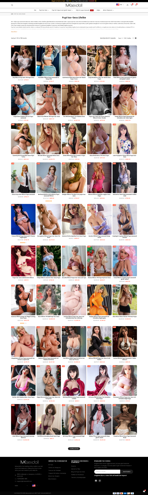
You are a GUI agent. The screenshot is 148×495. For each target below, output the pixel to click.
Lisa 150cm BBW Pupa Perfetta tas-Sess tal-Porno (74, 359)
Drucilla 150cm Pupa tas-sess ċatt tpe (74, 278)
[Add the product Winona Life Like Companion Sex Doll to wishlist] (59, 367)
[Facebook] (96, 480)
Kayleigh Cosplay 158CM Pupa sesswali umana (125, 236)
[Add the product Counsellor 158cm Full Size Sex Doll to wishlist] (59, 48)
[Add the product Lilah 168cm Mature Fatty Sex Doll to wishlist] (34, 406)
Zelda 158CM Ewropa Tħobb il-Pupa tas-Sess (74, 156)
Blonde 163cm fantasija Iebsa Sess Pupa (48, 156)
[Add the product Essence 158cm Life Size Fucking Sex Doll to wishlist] (34, 287)
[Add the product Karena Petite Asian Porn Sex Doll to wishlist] (84, 206)
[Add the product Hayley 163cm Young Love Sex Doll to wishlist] (110, 287)
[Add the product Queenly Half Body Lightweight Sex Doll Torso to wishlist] (34, 126)
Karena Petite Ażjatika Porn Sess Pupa (74, 236)
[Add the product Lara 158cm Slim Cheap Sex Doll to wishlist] (59, 248)
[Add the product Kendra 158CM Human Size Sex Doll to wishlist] (110, 206)
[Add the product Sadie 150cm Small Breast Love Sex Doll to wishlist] (135, 87)
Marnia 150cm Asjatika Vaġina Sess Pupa (99, 195)
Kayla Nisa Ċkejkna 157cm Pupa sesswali (23, 117)
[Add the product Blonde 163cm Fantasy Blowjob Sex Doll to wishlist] (59, 126)
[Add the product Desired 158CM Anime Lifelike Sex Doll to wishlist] (84, 367)
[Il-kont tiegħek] (128, 5)
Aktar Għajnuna (107, 10)
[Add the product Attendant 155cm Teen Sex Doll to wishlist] (34, 248)
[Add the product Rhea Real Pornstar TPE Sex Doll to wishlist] (110, 126)
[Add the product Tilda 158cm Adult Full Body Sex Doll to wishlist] (135, 48)
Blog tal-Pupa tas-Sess (78, 472)
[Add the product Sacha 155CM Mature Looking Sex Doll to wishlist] (135, 328)
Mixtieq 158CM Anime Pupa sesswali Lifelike (74, 397)
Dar (35, 10)
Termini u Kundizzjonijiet (78, 477)
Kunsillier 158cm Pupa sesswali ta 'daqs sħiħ (48, 78)
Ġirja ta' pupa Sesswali (84, 10)
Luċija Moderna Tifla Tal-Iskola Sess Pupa (99, 78)
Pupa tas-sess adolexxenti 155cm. (23, 278)
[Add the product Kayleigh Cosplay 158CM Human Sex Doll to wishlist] (135, 206)
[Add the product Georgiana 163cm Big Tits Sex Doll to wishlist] (59, 206)
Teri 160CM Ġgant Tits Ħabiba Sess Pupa (74, 117)
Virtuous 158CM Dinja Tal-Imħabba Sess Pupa (99, 397)
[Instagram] (99, 480)
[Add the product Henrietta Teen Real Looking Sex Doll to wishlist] (135, 165)
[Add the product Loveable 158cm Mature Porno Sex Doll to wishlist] (110, 87)
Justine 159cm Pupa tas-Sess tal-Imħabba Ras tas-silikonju (74, 317)
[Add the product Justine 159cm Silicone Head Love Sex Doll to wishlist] (84, 287)
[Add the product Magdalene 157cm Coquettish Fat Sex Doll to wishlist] (34, 328)
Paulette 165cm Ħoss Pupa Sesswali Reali (125, 436)
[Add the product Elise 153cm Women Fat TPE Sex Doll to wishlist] (135, 287)
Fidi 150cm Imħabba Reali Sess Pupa (48, 436)
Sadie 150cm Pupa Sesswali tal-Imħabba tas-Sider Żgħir (125, 117)
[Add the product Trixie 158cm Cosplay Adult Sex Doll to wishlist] (135, 248)
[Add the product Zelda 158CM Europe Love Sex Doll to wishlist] (84, 126)
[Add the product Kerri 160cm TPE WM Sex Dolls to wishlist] (59, 287)
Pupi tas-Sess (43, 10)
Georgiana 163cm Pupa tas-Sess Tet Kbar (48, 236)
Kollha (129, 38)
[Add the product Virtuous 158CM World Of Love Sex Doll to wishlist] (110, 367)
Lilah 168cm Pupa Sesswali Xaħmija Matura (23, 436)
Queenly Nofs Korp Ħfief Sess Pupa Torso (23, 156)
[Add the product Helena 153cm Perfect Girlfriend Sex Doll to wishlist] (59, 328)
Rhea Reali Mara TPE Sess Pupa (99, 155)
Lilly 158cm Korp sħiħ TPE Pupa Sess (23, 77)
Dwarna (73, 466)
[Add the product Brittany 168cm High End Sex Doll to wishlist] (84, 406)
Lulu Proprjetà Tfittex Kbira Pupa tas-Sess (125, 156)
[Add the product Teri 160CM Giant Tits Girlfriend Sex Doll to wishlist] (84, 87)
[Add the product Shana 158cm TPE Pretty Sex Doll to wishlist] (110, 248)
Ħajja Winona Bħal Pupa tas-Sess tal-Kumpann (48, 397)
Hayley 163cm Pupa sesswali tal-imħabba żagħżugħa (99, 317)
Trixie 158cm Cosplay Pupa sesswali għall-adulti (125, 278)
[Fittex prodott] (12, 5)
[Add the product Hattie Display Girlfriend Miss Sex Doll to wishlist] (34, 367)
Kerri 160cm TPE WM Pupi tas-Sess (48, 316)
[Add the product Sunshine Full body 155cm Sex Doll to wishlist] (34, 165)
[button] (133, 38)
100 (125, 38)
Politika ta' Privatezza (77, 474)
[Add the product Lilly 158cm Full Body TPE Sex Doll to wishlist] (34, 48)
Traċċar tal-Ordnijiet (54, 470)
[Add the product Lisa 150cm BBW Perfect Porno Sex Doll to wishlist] (84, 328)
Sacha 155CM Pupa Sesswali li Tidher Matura (124, 359)
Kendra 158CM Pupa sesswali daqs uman (99, 236)
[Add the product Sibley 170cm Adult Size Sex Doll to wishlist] (110, 406)
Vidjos (98, 10)
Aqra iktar (13, 31)
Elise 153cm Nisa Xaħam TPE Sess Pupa (125, 316)
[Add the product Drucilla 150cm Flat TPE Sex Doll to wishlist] (84, 248)
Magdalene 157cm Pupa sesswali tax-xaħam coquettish (23, 359)
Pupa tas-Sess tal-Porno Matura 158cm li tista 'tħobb (99, 117)
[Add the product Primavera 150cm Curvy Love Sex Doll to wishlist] (135, 367)
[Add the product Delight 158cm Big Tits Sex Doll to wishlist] (84, 165)
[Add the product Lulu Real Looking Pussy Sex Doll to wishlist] (135, 126)
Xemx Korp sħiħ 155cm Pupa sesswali (23, 194)
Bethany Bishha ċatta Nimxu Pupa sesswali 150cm (48, 195)
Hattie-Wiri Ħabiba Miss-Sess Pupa (23, 397)
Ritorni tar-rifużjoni (53, 476)
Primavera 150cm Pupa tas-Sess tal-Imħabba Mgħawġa (124, 397)
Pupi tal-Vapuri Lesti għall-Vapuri (61, 10)
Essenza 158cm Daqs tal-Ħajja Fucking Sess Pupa (23, 317)
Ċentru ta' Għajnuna (54, 467)
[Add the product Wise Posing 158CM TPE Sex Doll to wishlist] (59, 87)
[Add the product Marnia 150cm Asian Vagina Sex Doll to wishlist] (110, 165)
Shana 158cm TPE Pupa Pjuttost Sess (99, 278)
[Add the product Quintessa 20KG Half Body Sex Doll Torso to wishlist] (84, 48)
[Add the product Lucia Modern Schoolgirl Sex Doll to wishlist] (110, 48)
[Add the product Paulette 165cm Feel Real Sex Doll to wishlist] (135, 406)
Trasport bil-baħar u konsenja (57, 473)
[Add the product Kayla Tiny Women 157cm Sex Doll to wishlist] (34, 87)
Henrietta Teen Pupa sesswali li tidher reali (125, 195)
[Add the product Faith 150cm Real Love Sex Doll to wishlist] (59, 406)
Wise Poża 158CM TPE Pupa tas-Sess (48, 116)
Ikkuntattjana (52, 479)
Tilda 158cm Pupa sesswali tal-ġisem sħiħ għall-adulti (124, 78)
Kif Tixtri (50, 465)
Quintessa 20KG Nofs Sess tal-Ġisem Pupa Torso (74, 78)
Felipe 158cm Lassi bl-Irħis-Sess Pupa (48, 278)
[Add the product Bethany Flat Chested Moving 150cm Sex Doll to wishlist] (59, 165)
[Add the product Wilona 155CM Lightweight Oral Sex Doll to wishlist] (110, 328)
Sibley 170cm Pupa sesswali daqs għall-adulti (99, 436)
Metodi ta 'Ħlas (75, 469)
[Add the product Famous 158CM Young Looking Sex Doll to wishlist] (34, 206)
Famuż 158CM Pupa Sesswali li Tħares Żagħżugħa (23, 236)
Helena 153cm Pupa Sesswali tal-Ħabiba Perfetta (48, 359)
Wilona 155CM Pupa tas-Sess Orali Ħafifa (99, 359)
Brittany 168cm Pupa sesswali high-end (74, 436)
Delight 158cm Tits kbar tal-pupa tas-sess (74, 195)
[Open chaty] (144, 491)
